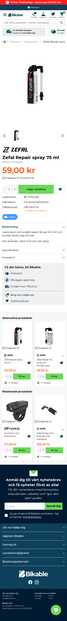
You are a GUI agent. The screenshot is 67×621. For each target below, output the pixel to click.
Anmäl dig (54, 506)
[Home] (5, 41)
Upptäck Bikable (13, 536)
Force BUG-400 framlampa (12, 434)
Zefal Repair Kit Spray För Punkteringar (44, 362)
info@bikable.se (8, 598)
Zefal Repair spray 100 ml (13, 361)
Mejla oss (28, 294)
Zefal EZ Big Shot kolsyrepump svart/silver (45, 436)
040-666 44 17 (7, 596)
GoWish (12, 217)
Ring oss (16, 294)
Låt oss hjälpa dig (13, 527)
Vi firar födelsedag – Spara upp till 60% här (35, 2)
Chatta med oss (20, 300)
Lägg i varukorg (36, 189)
